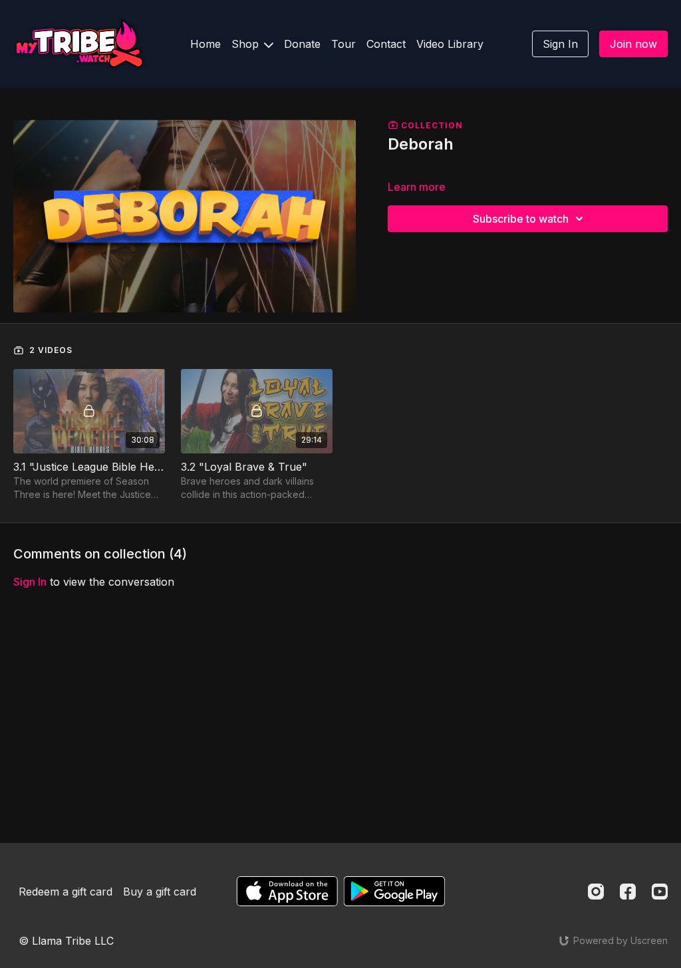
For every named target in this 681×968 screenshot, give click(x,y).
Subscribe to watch (521, 218)
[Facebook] (628, 892)
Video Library (449, 44)
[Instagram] (596, 892)
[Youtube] (660, 892)
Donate (302, 44)
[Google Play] (394, 891)
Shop (246, 44)
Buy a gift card (159, 891)
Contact (386, 44)
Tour (343, 44)
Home (205, 44)
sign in (30, 581)
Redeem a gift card (65, 891)
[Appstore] (287, 891)
